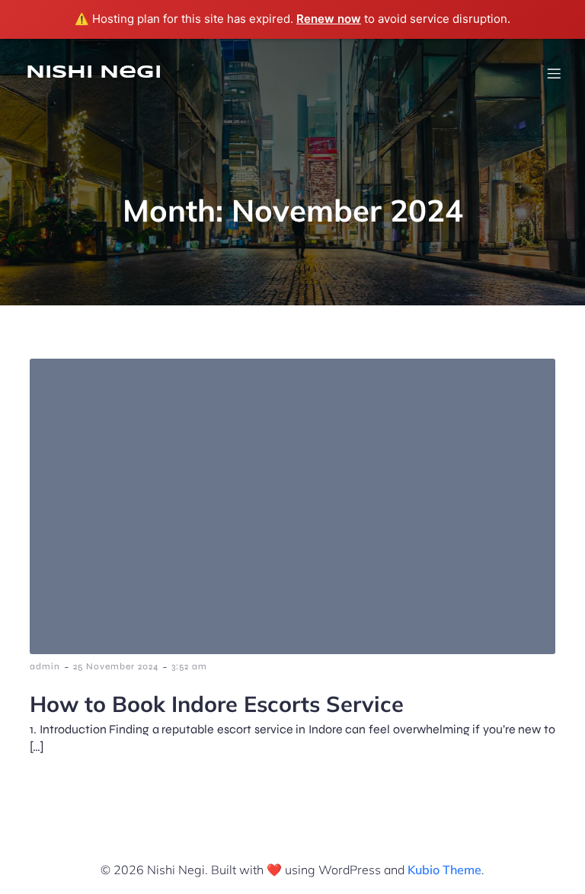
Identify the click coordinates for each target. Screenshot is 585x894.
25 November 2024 (115, 666)
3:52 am (189, 666)
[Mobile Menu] (554, 73)
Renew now (328, 18)
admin (45, 666)
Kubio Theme (444, 869)
